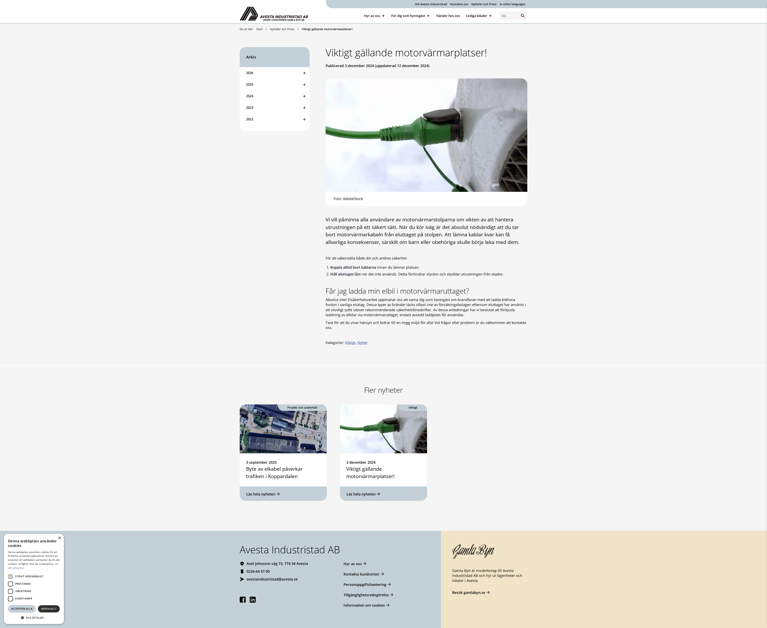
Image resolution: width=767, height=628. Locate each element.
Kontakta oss (459, 4)
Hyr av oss (353, 563)
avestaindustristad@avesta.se (272, 579)
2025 (249, 84)
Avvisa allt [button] (49, 608)
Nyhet (362, 342)
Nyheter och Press (484, 4)
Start (259, 29)
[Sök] (522, 16)
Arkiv (251, 57)
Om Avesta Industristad (431, 4)
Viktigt (350, 342)
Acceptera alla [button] (22, 608)
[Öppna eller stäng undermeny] (304, 73)
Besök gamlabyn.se (468, 592)
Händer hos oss (448, 16)
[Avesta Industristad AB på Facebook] (243, 600)
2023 (249, 107)
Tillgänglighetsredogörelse (366, 594)
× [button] (59, 538)
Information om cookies (364, 605)
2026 (249, 73)
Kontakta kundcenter (362, 574)
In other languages (512, 4)
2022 (249, 119)
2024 (249, 96)
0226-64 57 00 (258, 571)
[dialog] (34, 579)
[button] (34, 617)
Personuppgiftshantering (365, 584)
